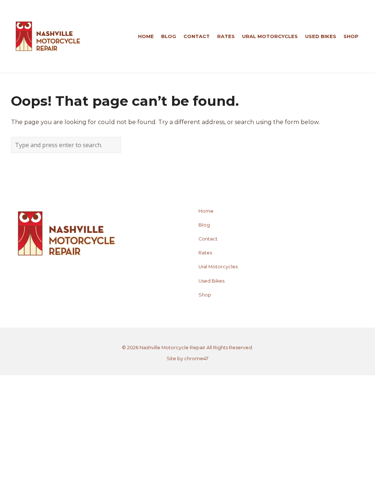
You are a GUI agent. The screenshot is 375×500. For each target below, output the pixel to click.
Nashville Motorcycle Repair (172, 347)
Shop (204, 295)
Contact (208, 239)
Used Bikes (211, 281)
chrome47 (196, 358)
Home (206, 211)
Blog (204, 225)
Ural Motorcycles (218, 266)
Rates (205, 252)
